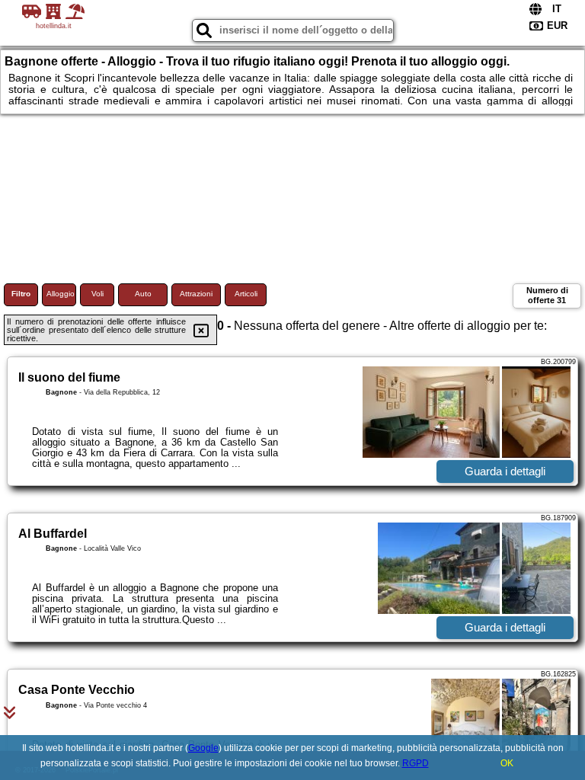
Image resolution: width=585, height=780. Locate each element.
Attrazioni (196, 293)
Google (203, 748)
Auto (143, 293)
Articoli (246, 293)
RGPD (415, 763)
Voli (97, 293)
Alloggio (60, 293)
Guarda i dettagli (505, 471)
